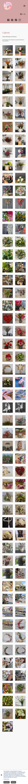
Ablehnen (13, 782)
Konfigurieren (6, 779)
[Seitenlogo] (7, 5)
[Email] (20, 20)
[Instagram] (12, 20)
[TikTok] (16, 20)
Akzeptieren (6, 782)
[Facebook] (8, 20)
